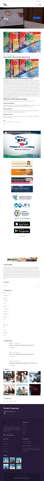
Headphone (5, 306)
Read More (13, 347)
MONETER (5, 316)
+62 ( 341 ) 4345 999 (27, 441)
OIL (3, 322)
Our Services (25, 425)
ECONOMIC (5, 295)
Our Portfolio (25, 430)
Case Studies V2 (5, 451)
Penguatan (7, 82)
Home (35, 17)
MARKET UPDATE (6, 314)
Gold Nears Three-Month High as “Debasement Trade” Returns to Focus (23, 363)
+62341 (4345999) (10, 435)
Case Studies (5, 449)
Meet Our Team (25, 427)
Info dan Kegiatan (6, 308)
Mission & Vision (5, 441)
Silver (4, 327)
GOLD (4, 303)
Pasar (15, 78)
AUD (4, 121)
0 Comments (19, 343)
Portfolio (4, 446)
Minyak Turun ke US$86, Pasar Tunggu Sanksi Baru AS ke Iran (21, 345)
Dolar (4, 80)
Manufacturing (5, 311)
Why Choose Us (5, 444)
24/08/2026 (13, 343)
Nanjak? (17, 121)
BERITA (4, 292)
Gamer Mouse (5, 300)
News (4, 319)
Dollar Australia (9, 121)
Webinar (4, 335)
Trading (4, 330)
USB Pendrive (5, 332)
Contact (24, 432)
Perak (5, 123)
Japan (14, 121)
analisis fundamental (8, 103)
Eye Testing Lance (6, 298)
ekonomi (25, 105)
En (39, 1)
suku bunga (29, 90)
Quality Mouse (5, 324)
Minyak (9, 95)
